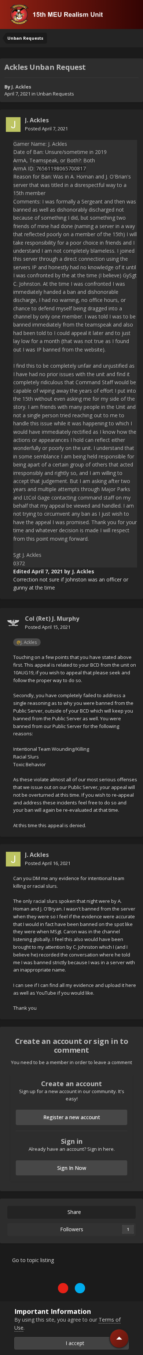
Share (73, 1211)
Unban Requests (55, 93)
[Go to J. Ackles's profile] (13, 124)
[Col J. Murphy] (13, 623)
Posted (46, 128)
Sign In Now (71, 1167)
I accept (73, 1343)
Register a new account (71, 1117)
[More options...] (129, 124)
